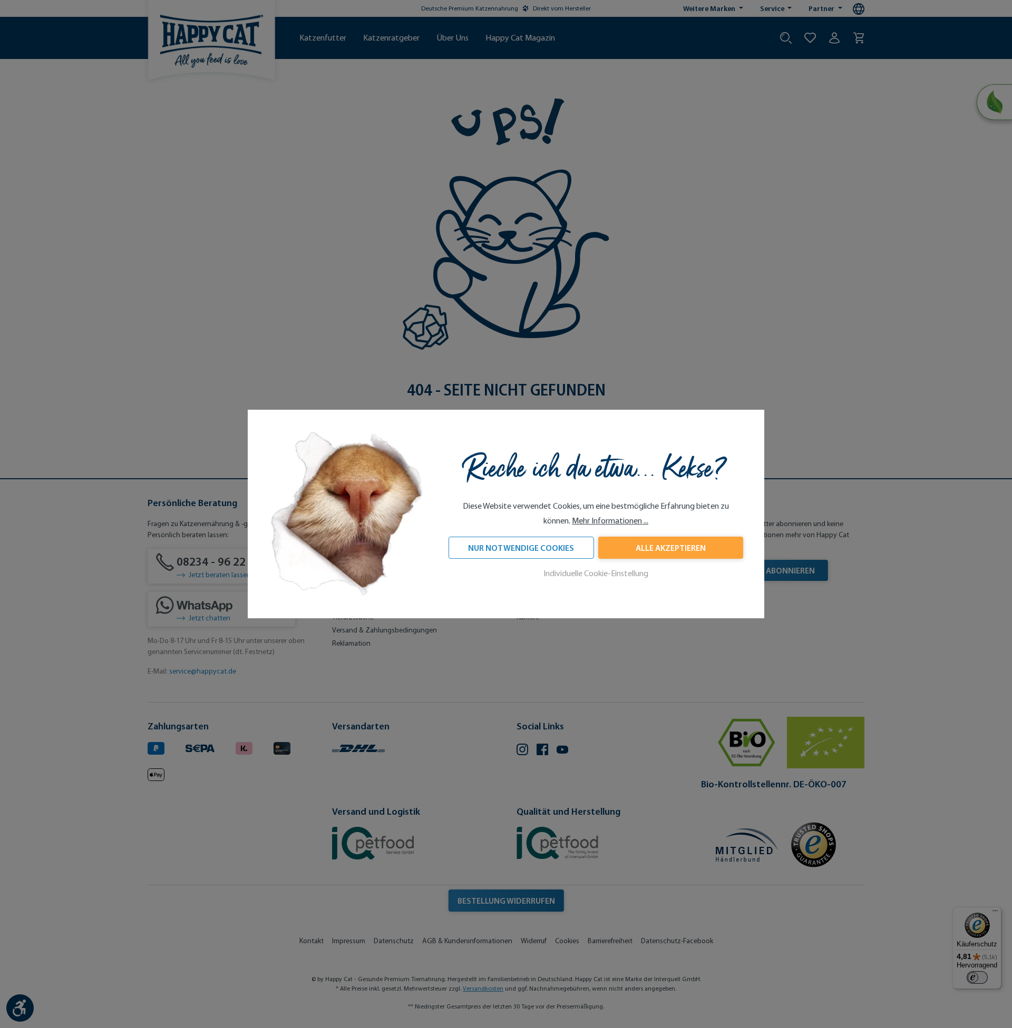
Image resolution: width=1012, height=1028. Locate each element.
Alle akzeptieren (671, 547)
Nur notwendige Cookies (521, 547)
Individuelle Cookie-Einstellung (595, 573)
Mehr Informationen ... (610, 521)
